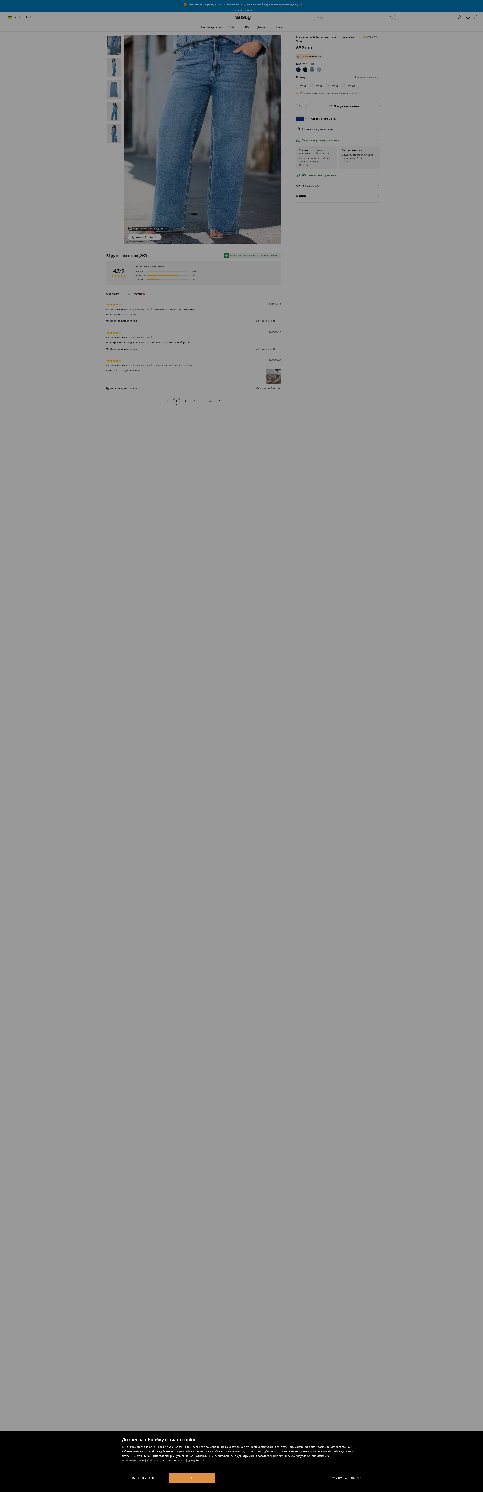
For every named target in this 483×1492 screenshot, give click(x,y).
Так (192, 1478)
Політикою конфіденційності (185, 1460)
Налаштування (144, 1478)
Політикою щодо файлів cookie (142, 1460)
